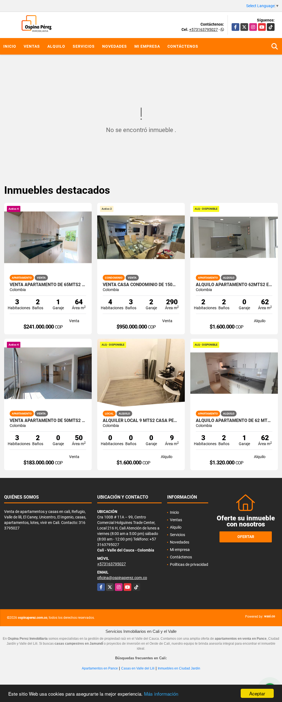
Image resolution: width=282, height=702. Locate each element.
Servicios (84, 46)
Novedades (114, 46)
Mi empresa (147, 46)
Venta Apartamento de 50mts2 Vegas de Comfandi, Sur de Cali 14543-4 (48, 420)
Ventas (32, 46)
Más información (161, 693)
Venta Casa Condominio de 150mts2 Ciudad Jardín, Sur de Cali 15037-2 (141, 285)
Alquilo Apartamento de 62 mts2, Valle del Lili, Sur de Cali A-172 (234, 420)
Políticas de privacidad (189, 564)
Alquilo (56, 46)
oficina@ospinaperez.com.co (122, 577)
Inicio (9, 46)
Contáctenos (182, 46)
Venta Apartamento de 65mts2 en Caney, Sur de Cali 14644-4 (48, 285)
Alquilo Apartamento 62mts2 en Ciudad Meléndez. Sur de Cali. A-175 (234, 285)
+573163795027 (203, 29)
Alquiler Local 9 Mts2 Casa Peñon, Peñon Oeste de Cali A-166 (141, 420)
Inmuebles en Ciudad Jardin (179, 668)
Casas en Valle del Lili (137, 668)
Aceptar (257, 693)
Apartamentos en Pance (100, 668)
